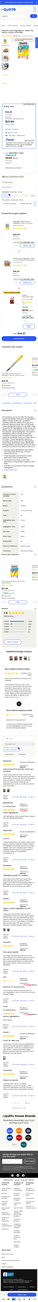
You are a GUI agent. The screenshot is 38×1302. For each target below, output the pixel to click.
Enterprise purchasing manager (17, 1225)
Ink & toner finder (29, 1194)
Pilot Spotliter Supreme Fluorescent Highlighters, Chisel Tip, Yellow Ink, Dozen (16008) (13, 374)
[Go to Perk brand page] (9, 1138)
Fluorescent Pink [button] (25, 203)
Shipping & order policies (6, 1213)
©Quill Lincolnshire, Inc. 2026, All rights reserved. (16, 1281)
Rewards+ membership (18, 1189)
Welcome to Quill (7, 1254)
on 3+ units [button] (11, 593)
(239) (30, 621)
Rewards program (17, 1194)
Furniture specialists (17, 1231)
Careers (4, 1263)
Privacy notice (22, 1287)
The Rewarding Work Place (11, 1260)
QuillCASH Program (17, 1199)
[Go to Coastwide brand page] (19, 1131)
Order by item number (30, 1202)
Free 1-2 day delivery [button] (9, 598)
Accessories (28, 403)
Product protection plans (17, 1237)
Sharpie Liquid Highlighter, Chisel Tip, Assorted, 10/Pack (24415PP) (24, 259)
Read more (14, 697)
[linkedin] (17, 1175)
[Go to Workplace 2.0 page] (23, 1145)
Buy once (10, 106)
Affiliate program (16, 1246)
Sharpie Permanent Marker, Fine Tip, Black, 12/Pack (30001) (28, 296)
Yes (15, 797)
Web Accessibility (7, 1267)
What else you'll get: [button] (13, 168)
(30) (29, 624)
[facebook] (23, 1175)
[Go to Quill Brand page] (9, 1131)
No (23, 797)
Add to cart (22, 1295)
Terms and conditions (18, 1166)
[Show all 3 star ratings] (18, 626)
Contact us (5, 1229)
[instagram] (12, 1175)
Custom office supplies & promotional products (18, 1213)
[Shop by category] (2, 9)
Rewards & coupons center (31, 1207)
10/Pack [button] (15, 195)
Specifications (17, 403)
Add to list (7, 187)
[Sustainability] (5, 476)
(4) (29, 629)
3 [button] (18, 1103)
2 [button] (14, 1103)
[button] (37, 2)
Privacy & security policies (7, 1225)
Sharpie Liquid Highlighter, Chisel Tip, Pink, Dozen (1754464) (13, 582)
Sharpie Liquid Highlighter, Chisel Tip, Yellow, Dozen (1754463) (23, 222)
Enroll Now (9, 124)
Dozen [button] (6, 196)
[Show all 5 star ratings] (18, 621)
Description (7, 403)
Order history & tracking (6, 1189)
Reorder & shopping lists (30, 1189)
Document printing (17, 1220)
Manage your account (6, 1197)
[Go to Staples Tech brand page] (28, 1138)
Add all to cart (19, 339)
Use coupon (29, 1161)
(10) (29, 627)
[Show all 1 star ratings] (18, 631)
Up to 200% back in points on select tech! (19, 2)
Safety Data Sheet (10, 470)
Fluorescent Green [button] (10, 203)
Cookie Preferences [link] (22, 1290)
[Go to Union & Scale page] (14, 1145)
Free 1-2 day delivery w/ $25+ (14, 176)
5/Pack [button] (24, 195)
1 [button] (11, 1103)
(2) (29, 632)
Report (32, 797)
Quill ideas (17, 1242)
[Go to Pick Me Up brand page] (28, 1131)
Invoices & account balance (5, 1203)
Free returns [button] (8, 182)
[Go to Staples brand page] (19, 1138)
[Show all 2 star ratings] (18, 629)
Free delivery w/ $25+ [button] (9, 387)
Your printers (30, 1198)
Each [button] (32, 195)
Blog (3, 1257)
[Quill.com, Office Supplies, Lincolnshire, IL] (8, 1274)
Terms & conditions (8, 1287)
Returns (4, 1193)
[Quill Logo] (10, 9)
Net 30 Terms (18, 1208)
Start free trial (29, 140)
